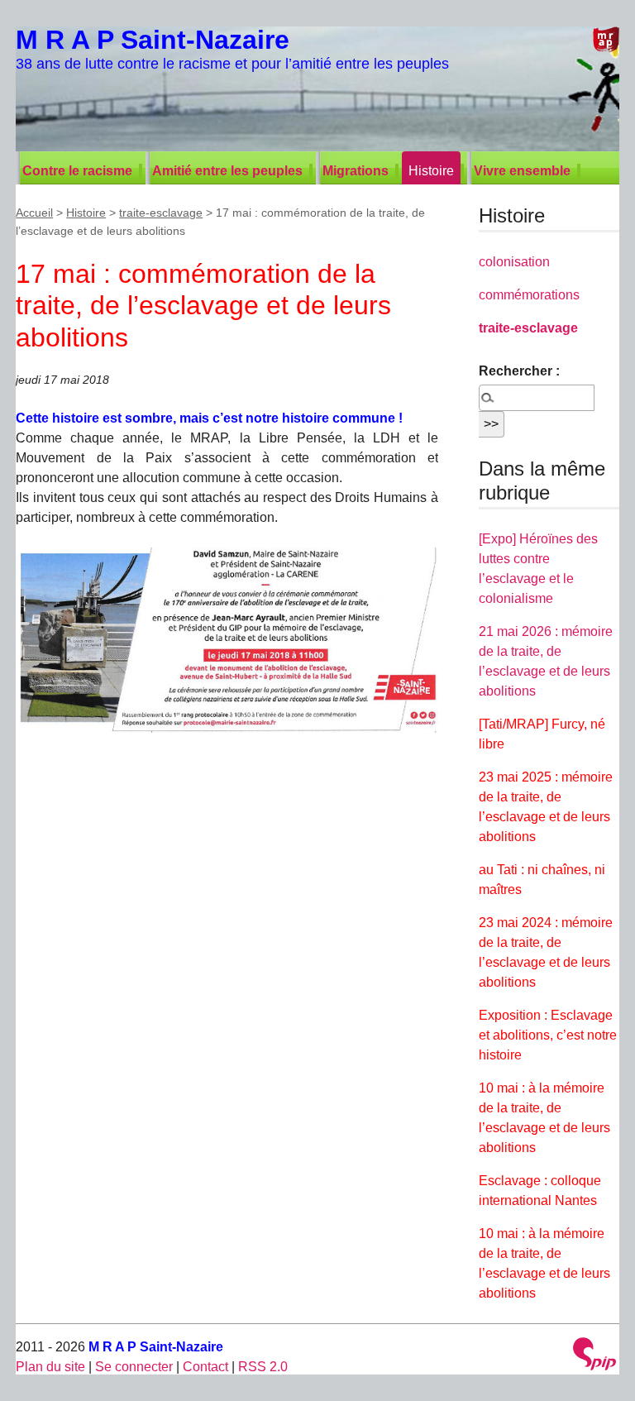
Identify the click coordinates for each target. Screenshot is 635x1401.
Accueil (34, 212)
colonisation (514, 262)
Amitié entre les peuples (227, 171)
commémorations (529, 295)
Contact (205, 1367)
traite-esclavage (161, 212)
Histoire (431, 171)
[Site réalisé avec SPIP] (594, 1356)
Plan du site (50, 1367)
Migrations (355, 171)
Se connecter (134, 1367)
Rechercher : (519, 371)
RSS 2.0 (263, 1367)
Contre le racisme (77, 171)
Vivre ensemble (522, 171)
